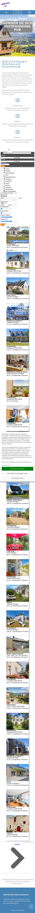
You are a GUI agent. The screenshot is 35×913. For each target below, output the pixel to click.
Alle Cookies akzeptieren (17, 469)
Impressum (6, 899)
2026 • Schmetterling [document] (18, 910)
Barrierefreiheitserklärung (10, 903)
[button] (27, 13)
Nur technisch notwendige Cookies (17, 473)
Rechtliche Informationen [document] (16, 895)
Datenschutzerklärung (17, 899)
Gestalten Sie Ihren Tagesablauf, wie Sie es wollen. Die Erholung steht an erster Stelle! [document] (17, 125)
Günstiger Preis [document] (17, 106)
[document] (17, 26)
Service (12, 901)
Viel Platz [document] (17, 137)
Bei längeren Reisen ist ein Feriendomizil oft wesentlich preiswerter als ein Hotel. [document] (17, 109)
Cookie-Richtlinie (6, 465)
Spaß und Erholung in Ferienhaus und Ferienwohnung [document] (14, 64)
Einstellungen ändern (17, 478)
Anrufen (17, 12)
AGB (28, 901)
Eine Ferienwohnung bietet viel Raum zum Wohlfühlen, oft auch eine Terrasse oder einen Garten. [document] (17, 141)
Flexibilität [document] (17, 121)
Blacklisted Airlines (20, 901)
